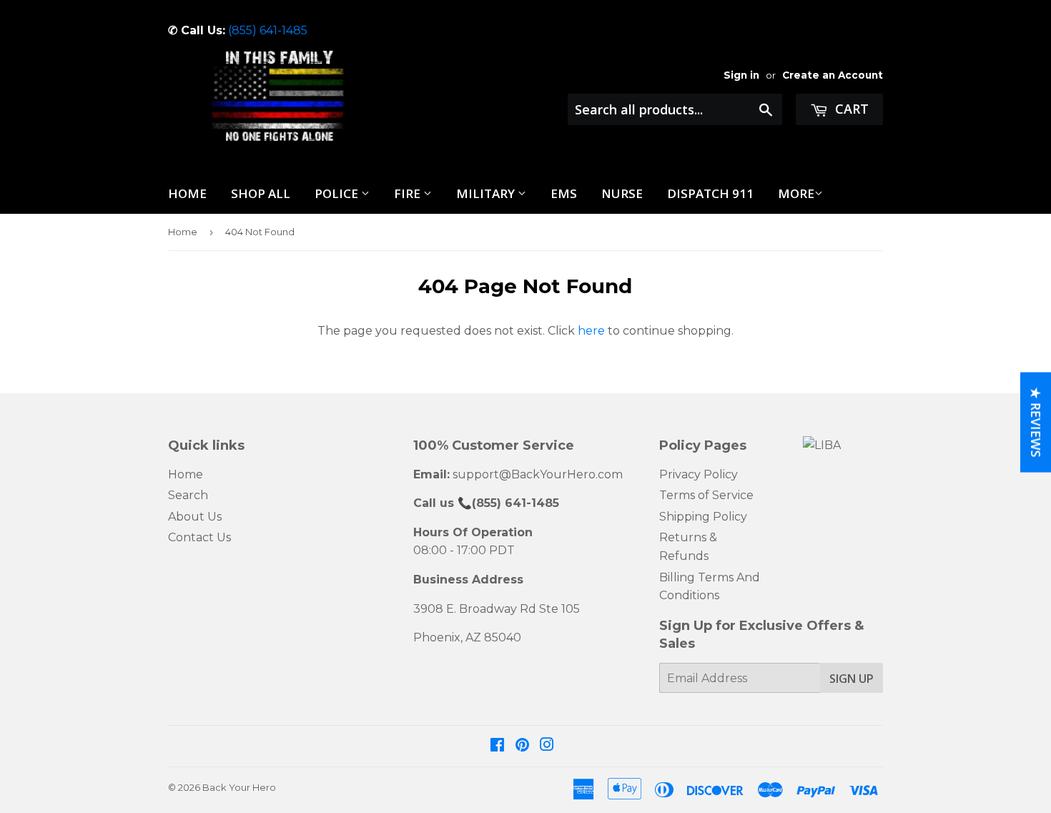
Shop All (260, 193)
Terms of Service (706, 495)
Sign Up (851, 678)
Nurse (622, 193)
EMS (564, 193)
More (796, 193)
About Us (195, 516)
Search (188, 495)
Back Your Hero (239, 787)
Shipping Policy (703, 516)
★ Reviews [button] (1036, 422)
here (591, 330)
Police (338, 193)
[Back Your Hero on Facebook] (497, 746)
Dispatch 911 (710, 193)
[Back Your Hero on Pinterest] (522, 746)
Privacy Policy (698, 474)
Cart (850, 108)
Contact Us (199, 537)
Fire (408, 193)
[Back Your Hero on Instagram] (547, 746)
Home (187, 193)
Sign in (741, 75)
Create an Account (832, 75)
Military (487, 193)
